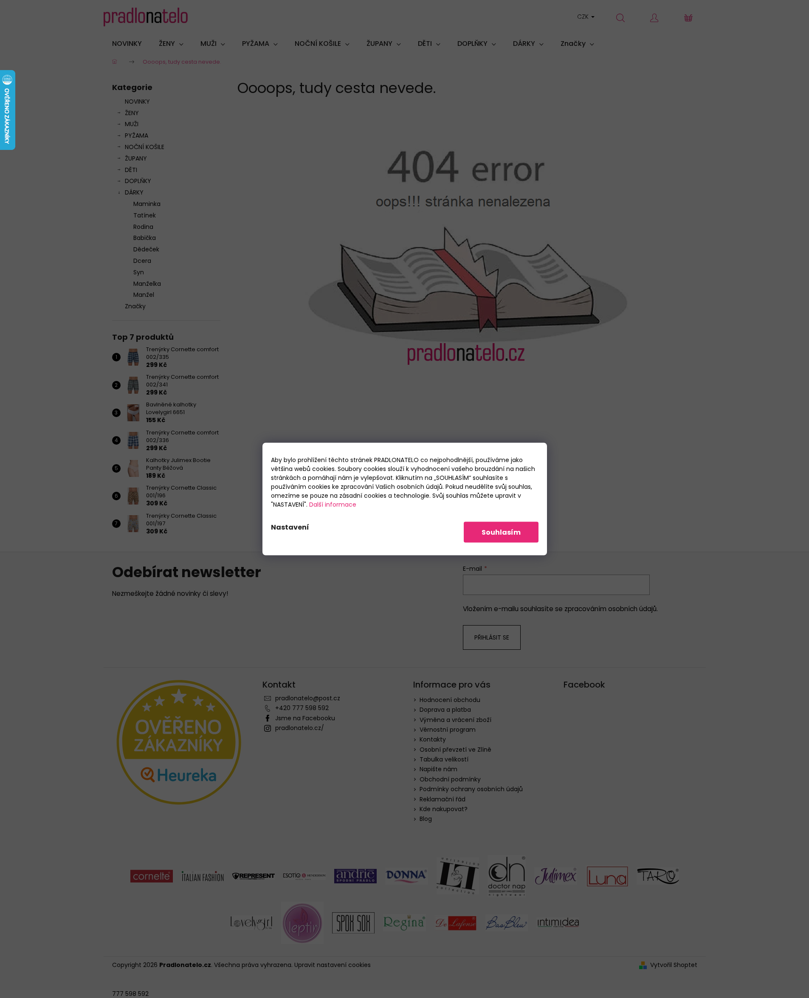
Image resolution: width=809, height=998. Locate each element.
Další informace (332, 504)
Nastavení (290, 527)
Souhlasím (501, 532)
